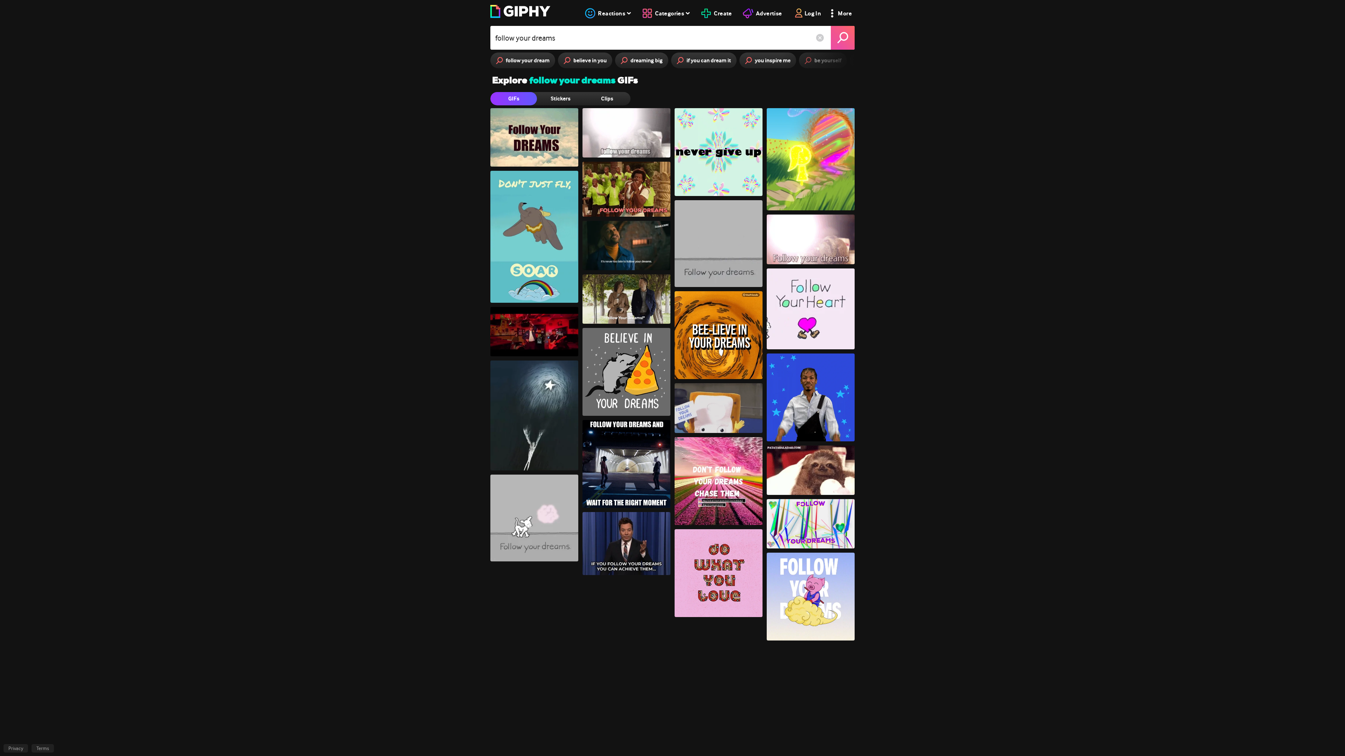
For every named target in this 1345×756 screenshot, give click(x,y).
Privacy (15, 748)
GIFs (513, 98)
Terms (42, 748)
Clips (607, 98)
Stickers (561, 98)
